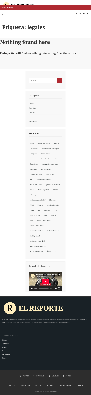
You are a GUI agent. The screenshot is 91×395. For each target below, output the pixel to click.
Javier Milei (50, 174)
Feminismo (34, 164)
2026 (32, 143)
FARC (56, 159)
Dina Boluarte (45, 154)
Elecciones (34, 159)
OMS (32, 210)
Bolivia (56, 143)
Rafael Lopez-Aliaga (44, 220)
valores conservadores (38, 246)
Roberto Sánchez (53, 231)
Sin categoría (33, 121)
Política (53, 215)
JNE (31, 179)
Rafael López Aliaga (37, 225)
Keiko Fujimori (43, 189)
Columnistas (5, 344)
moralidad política (53, 205)
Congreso (33, 154)
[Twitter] (76, 13)
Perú (45, 215)
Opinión (31, 117)
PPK (31, 220)
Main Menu (8, 8)
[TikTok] (87, 13)
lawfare (55, 189)
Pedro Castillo (35, 215)
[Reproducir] (32, 288)
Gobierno (33, 169)
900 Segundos (6, 354)
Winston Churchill (36, 251)
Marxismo (52, 200)
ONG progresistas (44, 210)
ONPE (56, 210)
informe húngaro (36, 174)
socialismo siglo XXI (37, 241)
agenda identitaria (44, 143)
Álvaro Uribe (51, 251)
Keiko (32, 189)
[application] (45, 281)
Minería (40, 205)
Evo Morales (45, 159)
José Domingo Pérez (44, 179)
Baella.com (54, 391)
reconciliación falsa (37, 231)
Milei (32, 205)
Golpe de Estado (46, 169)
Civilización (34, 148)
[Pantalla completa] (59, 288)
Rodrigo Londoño (36, 236)
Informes (32, 112)
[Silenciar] (55, 288)
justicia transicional (53, 184)
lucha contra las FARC (38, 200)
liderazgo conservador (38, 195)
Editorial (32, 104)
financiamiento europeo (50, 164)
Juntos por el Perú (36, 184)
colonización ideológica (50, 148)
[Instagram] (80, 13)
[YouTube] (83, 13)
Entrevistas (32, 108)
